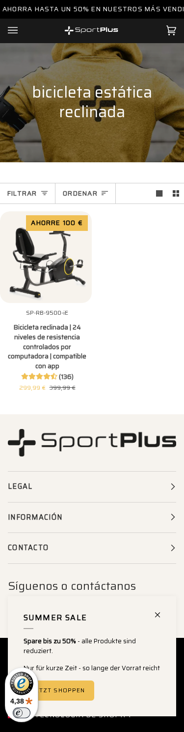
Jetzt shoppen (59, 690)
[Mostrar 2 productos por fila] (176, 193)
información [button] (35, 517)
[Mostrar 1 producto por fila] (159, 193)
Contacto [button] (28, 547)
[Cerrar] (161, 610)
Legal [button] (20, 486)
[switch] (21, 712)
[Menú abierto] (22, 31)
